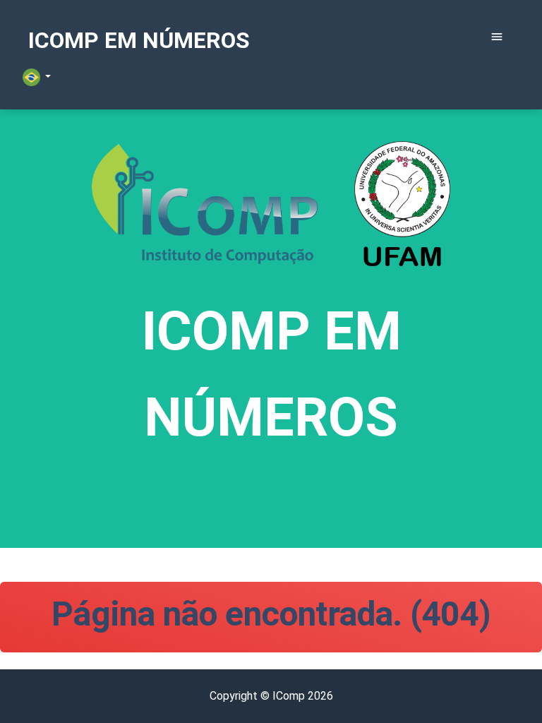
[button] (36, 77)
